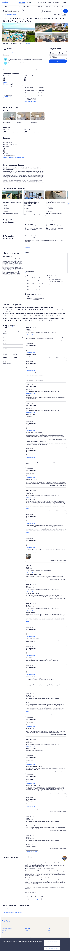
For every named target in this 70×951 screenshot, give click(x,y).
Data (53, 53)
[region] (35, 944)
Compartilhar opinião (35, 899)
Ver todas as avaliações (32, 851)
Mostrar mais (6, 184)
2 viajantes (54, 57)
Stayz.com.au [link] (50, 937)
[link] (64, 14)
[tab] (10, 908)
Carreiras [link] (26, 930)
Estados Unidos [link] (19, 6)
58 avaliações (11, 326)
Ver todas (5, 82)
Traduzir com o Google (30, 334)
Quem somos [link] (27, 928)
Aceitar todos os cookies (52, 948)
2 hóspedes (48, 11)
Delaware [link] (25, 6)
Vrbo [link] (49, 928)
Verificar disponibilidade (57, 61)
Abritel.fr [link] (49, 930)
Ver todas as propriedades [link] (10, 14)
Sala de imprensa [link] (28, 932)
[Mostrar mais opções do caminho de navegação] (3, 6)
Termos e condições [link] (28, 934)
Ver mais (27, 508)
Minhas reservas (57, 2)
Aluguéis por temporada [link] (10, 6)
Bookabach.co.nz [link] (51, 934)
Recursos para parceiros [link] (6, 934)
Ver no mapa (28, 272)
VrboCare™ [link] (4, 930)
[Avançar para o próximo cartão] (68, 203)
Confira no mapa (7, 96)
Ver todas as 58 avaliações (8, 52)
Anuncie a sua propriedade (40, 2)
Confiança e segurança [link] (6, 932)
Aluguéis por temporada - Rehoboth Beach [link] (13, 912)
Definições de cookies (52, 941)
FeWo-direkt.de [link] (51, 932)
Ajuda (49, 2)
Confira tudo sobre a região (30, 101)
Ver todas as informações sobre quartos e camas (13, 157)
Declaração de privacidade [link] (30, 937)
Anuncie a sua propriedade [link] (7, 928)
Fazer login (65, 2)
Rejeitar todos (52, 944)
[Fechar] (67, 944)
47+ (65, 39)
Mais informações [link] (7, 335)
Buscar (65, 11)
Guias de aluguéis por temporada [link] (8, 937)
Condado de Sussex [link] (32, 6)
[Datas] (32, 11)
